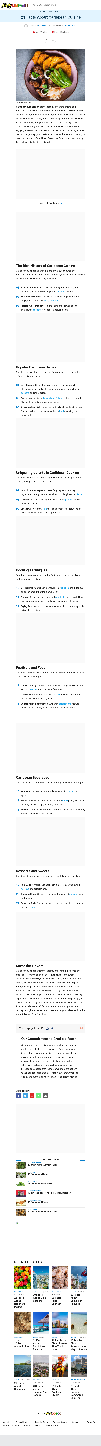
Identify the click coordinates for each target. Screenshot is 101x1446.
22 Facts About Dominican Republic (39, 1345)
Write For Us (92, 1422)
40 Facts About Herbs (38, 1174)
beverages (78, 782)
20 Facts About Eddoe (21, 1345)
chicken (65, 588)
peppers (25, 393)
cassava (37, 309)
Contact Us (77, 1422)
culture (48, 1006)
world (31, 138)
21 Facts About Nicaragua (20, 1386)
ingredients (78, 130)
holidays (25, 889)
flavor (79, 494)
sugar (32, 907)
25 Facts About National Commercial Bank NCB (77, 1392)
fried (61, 411)
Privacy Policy (52, 1425)
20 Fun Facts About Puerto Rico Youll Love (59, 1345)
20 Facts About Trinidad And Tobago (40, 1390)
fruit (45, 508)
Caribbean (50, 40)
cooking (31, 575)
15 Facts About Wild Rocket (40, 1183)
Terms (38, 1425)
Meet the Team (41, 1422)
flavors (49, 481)
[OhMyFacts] (16, 6)
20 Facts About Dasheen (56, 1300)
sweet (25, 122)
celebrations (65, 703)
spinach (68, 499)
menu (19, 1002)
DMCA (27, 1425)
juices (72, 791)
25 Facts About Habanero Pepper (19, 1302)
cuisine (30, 270)
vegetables (60, 597)
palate (70, 1010)
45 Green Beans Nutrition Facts (42, 1165)
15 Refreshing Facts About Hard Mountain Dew (49, 1193)
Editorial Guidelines (61, 32)
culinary (28, 676)
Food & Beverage (54, 12)
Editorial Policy (22, 1422)
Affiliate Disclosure (10, 1425)
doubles (33, 689)
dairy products (51, 300)
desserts (31, 876)
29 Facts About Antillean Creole (57, 1390)
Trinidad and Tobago (53, 398)
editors (25, 1065)
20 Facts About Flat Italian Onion (43, 1211)
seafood (66, 982)
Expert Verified (41, 32)
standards (26, 1061)
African (46, 274)
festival (56, 694)
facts (18, 142)
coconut (73, 894)
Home (42, 12)
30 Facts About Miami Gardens (40, 1297)
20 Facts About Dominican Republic (76, 1299)
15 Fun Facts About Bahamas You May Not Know (79, 1345)
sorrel (65, 800)
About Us (6, 1422)
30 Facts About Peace (38, 1202)
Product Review (60, 1422)
